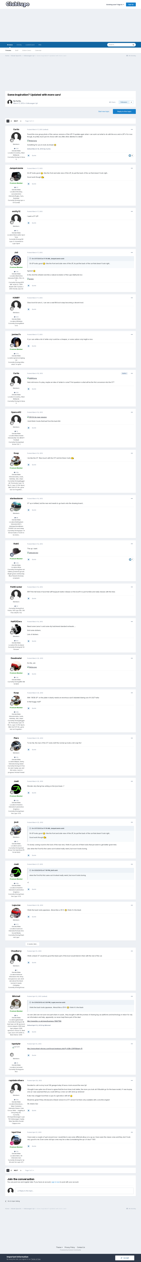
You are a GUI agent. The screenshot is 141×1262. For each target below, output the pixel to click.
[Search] (133, 44)
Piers (16, 738)
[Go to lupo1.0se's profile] (16, 1140)
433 (17, 317)
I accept (125, 1258)
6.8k (17, 472)
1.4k (16, 271)
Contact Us (81, 1247)
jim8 (16, 822)
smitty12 (16, 211)
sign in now (55, 1182)
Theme (59, 1247)
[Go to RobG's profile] (16, 552)
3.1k (17, 757)
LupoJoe (16, 905)
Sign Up (131, 4)
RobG (16, 544)
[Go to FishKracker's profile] (16, 595)
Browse (10, 45)
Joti (16, 252)
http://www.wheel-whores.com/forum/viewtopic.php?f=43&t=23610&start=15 (54, 1049)
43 (17, 841)
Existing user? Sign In (114, 4)
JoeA (16, 781)
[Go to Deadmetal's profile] (16, 666)
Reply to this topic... (26, 1191)
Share (112, 102)
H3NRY (16, 298)
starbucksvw (16, 498)
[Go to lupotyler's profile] (16, 1051)
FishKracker (16, 587)
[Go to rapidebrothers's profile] (16, 1088)
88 (17, 518)
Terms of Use (35, 1259)
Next (16, 121)
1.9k (16, 677)
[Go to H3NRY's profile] (16, 305)
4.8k (17, 800)
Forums (8, 50)
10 (17, 431)
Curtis (18, 101)
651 (17, 641)
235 (17, 148)
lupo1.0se (16, 1132)
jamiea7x (16, 334)
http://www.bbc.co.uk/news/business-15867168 (44, 1021)
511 (17, 187)
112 (17, 230)
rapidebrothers (16, 1080)
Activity (19, 45)
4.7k (17, 353)
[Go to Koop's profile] (16, 461)
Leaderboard (30, 45)
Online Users (26, 50)
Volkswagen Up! (32, 103)
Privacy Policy (70, 1247)
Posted (35, 129)
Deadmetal (16, 658)
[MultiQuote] (28, 155)
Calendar (38, 50)
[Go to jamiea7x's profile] (16, 342)
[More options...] (132, 129)
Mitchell (16, 996)
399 (17, 1100)
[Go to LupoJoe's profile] (16, 913)
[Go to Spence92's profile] (16, 420)
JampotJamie (16, 168)
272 (17, 924)
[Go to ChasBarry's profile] (16, 959)
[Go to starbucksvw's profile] (16, 506)
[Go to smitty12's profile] (16, 219)
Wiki (39, 45)
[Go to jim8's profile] (16, 830)
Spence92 (16, 412)
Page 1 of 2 (29, 121)
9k (17, 1015)
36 (17, 1063)
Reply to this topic (124, 111)
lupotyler (16, 1044)
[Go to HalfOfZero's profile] (16, 629)
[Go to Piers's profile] (16, 746)
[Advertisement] (70, 25)
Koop (16, 453)
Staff (16, 50)
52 (17, 606)
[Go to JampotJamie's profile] (16, 176)
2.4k (17, 563)
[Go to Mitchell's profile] (16, 1004)
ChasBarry (16, 951)
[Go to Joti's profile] (16, 260)
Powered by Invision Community (70, 1250)
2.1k (17, 1151)
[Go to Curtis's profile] (9, 102)
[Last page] (20, 121)
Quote (34, 155)
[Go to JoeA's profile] (16, 789)
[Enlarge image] (32, 141)
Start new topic (103, 111)
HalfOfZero (16, 621)
